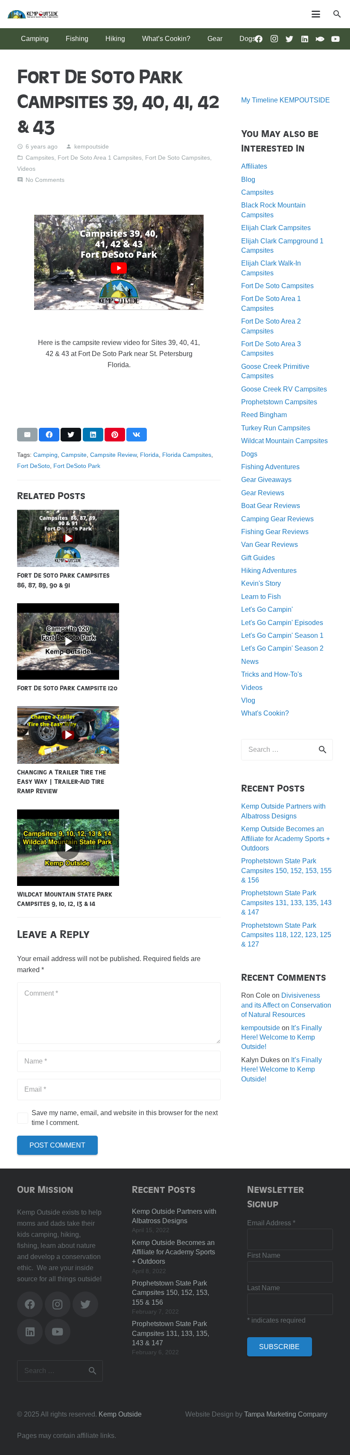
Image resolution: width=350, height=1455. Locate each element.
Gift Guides (258, 557)
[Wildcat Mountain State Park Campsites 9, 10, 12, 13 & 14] (68, 814)
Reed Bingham (264, 414)
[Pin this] (115, 434)
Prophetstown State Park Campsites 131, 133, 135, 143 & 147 (286, 902)
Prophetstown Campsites (279, 402)
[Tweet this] (71, 434)
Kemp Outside (120, 1414)
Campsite (74, 454)
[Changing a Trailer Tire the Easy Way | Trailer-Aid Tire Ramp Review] (68, 711)
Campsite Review (113, 454)
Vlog (248, 700)
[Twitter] (289, 39)
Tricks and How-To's (271, 674)
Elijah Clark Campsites (276, 227)
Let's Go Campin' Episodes (282, 622)
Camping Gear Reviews (277, 519)
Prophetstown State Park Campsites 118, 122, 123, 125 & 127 (286, 935)
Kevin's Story (261, 583)
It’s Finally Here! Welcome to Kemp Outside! (281, 1037)
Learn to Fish (261, 596)
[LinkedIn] (304, 39)
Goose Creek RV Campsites (284, 389)
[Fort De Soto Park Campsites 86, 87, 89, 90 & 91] (68, 515)
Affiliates (254, 166)
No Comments (45, 179)
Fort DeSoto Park (76, 465)
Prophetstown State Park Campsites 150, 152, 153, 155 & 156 (286, 870)
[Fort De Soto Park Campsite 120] (68, 608)
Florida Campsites (186, 454)
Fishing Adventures (270, 466)
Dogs (249, 454)
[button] (337, 14)
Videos (26, 168)
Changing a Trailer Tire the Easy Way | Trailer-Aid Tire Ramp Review (61, 781)
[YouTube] (335, 39)
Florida (149, 454)
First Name (263, 1255)
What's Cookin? (265, 713)
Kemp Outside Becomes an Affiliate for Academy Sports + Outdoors (285, 838)
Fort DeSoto (33, 465)
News (250, 661)
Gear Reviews (262, 493)
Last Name (263, 1287)
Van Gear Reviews (269, 544)
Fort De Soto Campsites (177, 157)
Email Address (271, 1223)
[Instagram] (274, 39)
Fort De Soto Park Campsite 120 (67, 688)
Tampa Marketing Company (285, 1414)
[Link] (32, 14)
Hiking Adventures (269, 570)
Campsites (40, 157)
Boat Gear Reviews (270, 505)
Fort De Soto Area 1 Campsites (100, 157)
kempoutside (91, 146)
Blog (248, 179)
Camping (45, 454)
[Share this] (49, 434)
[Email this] (27, 434)
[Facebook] (30, 1304)
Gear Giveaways (266, 479)
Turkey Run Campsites (275, 428)
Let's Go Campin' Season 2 (282, 648)
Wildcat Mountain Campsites (284, 440)
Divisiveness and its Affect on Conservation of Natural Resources (286, 1005)
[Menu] (316, 14)
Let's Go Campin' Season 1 (282, 635)
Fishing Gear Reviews (275, 531)
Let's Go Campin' (267, 609)
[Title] (320, 39)
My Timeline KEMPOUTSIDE (285, 100)
